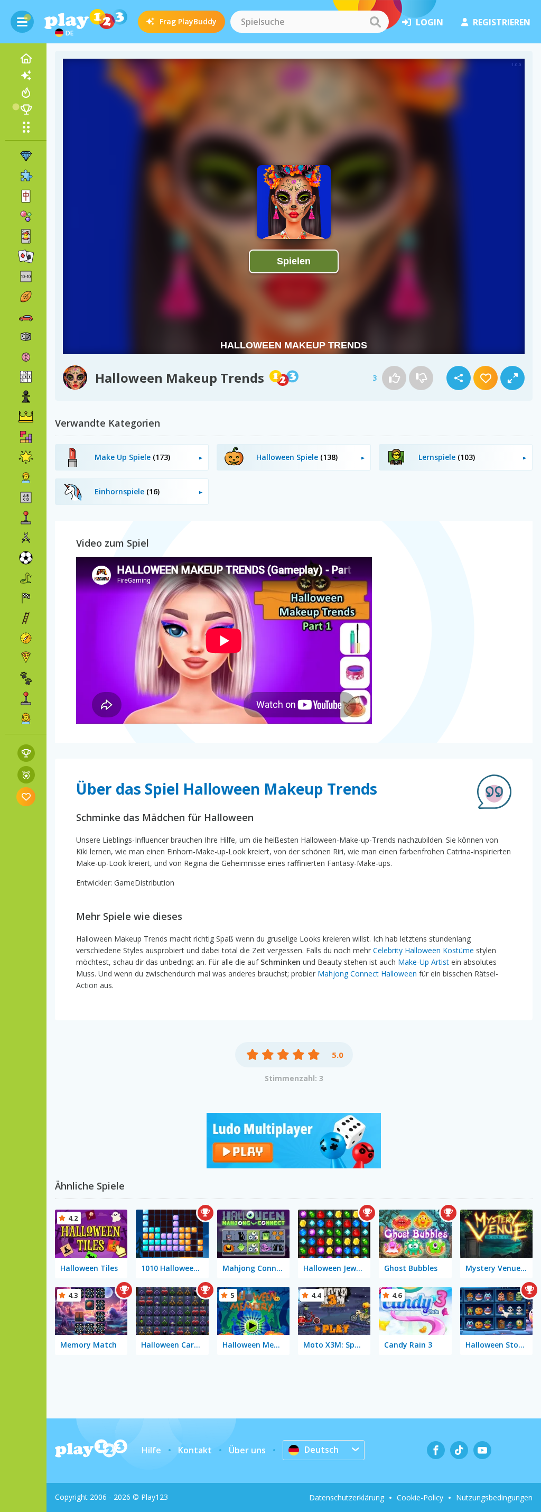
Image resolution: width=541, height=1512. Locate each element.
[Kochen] (25, 658)
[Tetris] (25, 437)
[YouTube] (482, 1450)
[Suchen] (375, 22)
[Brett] (25, 337)
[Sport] (25, 297)
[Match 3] (25, 156)
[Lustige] (25, 457)
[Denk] (25, 357)
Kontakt (195, 1450)
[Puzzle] (25, 176)
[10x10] (25, 276)
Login (429, 22)
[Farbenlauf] (294, 1165)
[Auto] (25, 317)
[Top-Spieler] (25, 109)
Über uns (247, 1450)
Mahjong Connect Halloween (367, 974)
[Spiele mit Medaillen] (26, 774)
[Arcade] (25, 518)
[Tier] (25, 678)
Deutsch (321, 1449)
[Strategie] (25, 417)
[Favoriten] (26, 796)
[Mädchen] (25, 718)
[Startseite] (25, 58)
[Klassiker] (25, 578)
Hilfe (151, 1450)
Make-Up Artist (423, 962)
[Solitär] (25, 256)
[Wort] (25, 497)
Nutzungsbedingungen (494, 1497)
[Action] (25, 538)
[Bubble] (25, 216)
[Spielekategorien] (25, 127)
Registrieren (501, 22)
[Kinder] (25, 477)
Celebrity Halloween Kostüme (423, 950)
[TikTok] (459, 1450)
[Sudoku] (25, 377)
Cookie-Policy (420, 1497)
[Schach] (25, 397)
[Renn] (25, 598)
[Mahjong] (25, 196)
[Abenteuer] (25, 638)
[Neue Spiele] (25, 75)
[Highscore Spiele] (26, 753)
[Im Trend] (25, 92)
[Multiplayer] (25, 698)
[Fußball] (25, 558)
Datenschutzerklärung (346, 1497)
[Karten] (25, 236)
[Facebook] (436, 1450)
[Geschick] (25, 618)
